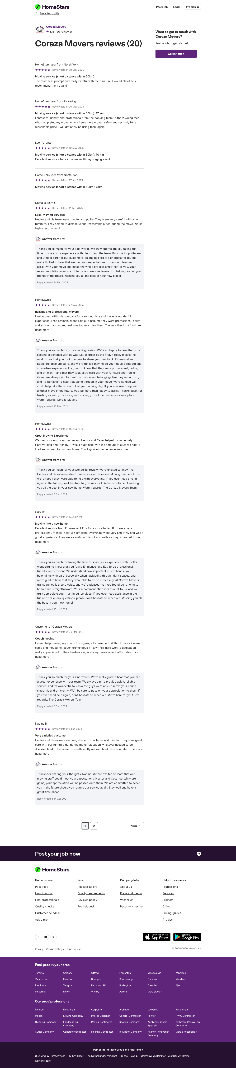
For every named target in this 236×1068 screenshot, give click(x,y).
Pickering (40, 991)
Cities (166, 906)
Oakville (152, 985)
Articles (168, 919)
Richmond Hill (98, 985)
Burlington (125, 985)
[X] (53, 937)
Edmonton (125, 972)
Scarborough (126, 979)
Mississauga (154, 972)
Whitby (95, 991)
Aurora (123, 991)
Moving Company (73, 1015)
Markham (181, 979)
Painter (151, 1015)
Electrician (69, 1009)
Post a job (162, 6)
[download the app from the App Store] (157, 937)
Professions (170, 886)
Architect (124, 1009)
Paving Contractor (101, 1021)
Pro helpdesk (86, 906)
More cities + (155, 991)
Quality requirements (91, 893)
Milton (66, 991)
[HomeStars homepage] (55, 7)
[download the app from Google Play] (187, 937)
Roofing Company (129, 1021)
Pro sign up (193, 6)
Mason (39, 1015)
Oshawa (152, 979)
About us (126, 886)
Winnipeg (181, 972)
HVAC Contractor (185, 1015)
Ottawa (95, 972)
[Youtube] (46, 937)
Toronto (39, 972)
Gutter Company (44, 1031)
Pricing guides (172, 913)
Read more (42, 330)
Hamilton (68, 979)
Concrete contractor (74, 1031)
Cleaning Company (45, 1021)
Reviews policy (87, 900)
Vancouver (41, 979)
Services (168, 893)
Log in (177, 6)
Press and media (131, 893)
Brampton (96, 979)
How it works (44, 893)
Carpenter (97, 1009)
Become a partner (132, 906)
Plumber (39, 1009)
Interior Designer (100, 1015)
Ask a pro (41, 919)
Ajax (178, 985)
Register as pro (87, 886)
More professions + (186, 1031)
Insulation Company (130, 1031)
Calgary (67, 972)
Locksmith (153, 1009)
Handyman (182, 1009)
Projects (168, 900)
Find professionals (47, 900)
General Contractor (130, 1015)
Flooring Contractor (102, 1031)
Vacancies (126, 900)
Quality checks (44, 906)
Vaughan (68, 985)
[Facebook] (38, 937)
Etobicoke (40, 985)
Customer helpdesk (47, 913)
